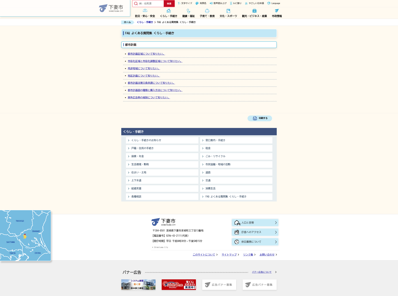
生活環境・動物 (140, 164)
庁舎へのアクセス (251, 232)
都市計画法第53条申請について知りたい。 (151, 83)
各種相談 (136, 196)
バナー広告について (262, 272)
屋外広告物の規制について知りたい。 (149, 97)
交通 (208, 180)
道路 (208, 172)
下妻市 (163, 222)
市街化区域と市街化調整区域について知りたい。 (155, 61)
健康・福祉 (188, 16)
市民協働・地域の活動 (218, 164)
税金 (208, 148)
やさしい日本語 (256, 3)
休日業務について (251, 241)
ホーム (127, 22)
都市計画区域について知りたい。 (146, 54)
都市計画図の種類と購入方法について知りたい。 (155, 90)
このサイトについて (204, 254)
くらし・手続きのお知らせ (146, 140)
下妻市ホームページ (65, 8)
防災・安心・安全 (145, 16)
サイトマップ (229, 254)
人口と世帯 (247, 222)
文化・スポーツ (228, 16)
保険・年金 (137, 156)
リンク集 (248, 254)
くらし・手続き (168, 16)
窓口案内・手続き (215, 140)
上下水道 (136, 180)
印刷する (263, 118)
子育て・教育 (207, 16)
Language (275, 3)
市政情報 (277, 16)
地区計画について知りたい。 (144, 75)
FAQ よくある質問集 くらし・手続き (226, 196)
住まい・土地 (138, 172)
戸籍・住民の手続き (142, 148)
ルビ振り (237, 3)
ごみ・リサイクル (215, 156)
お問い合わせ (267, 254)
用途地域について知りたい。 (144, 68)
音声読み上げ (220, 3)
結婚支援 (136, 188)
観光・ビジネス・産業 (254, 16)
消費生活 (210, 188)
